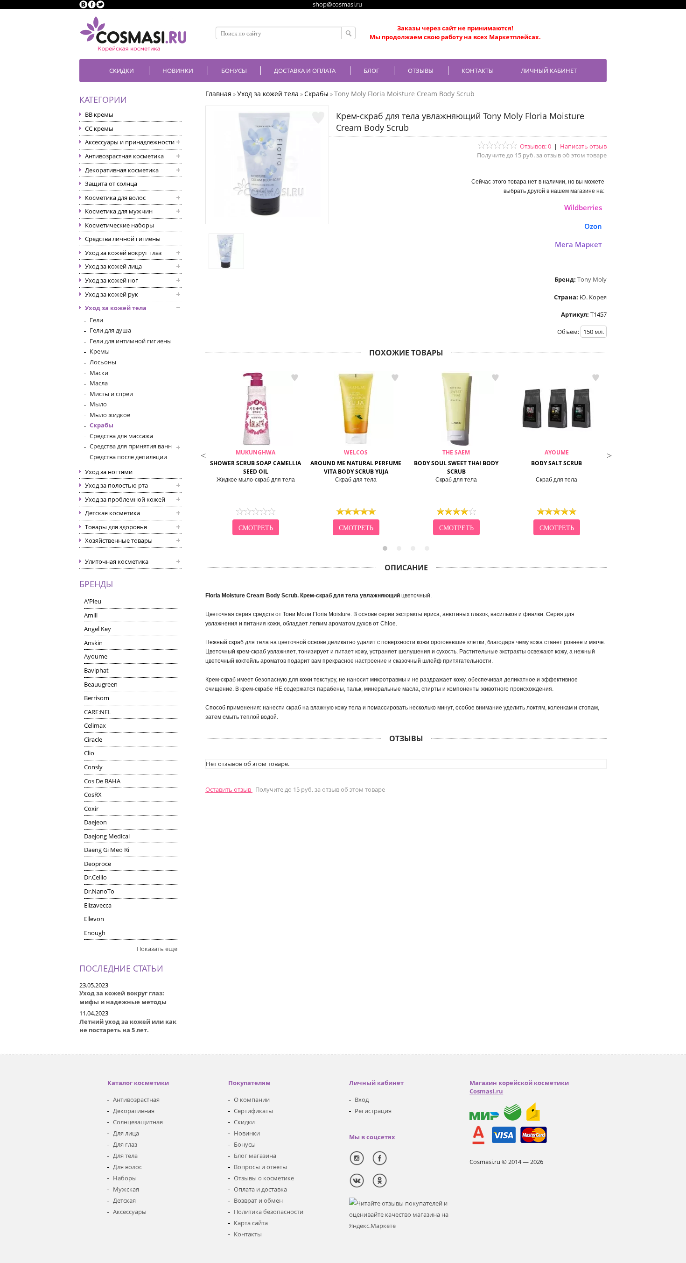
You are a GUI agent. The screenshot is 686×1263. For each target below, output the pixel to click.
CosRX (93, 794)
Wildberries (583, 207)
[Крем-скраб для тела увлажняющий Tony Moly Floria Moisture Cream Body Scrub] (267, 215)
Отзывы (421, 70)
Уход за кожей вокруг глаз (123, 252)
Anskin (93, 643)
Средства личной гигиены (123, 238)
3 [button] (413, 548)
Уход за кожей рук (111, 294)
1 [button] (385, 548)
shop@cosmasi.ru (337, 4)
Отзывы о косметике (264, 1178)
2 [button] (399, 548)
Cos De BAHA (102, 781)
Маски (99, 373)
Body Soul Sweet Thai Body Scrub (456, 462)
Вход (362, 1099)
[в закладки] (318, 118)
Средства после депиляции (128, 457)
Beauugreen (101, 684)
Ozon (593, 226)
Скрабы (101, 425)
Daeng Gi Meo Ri (106, 849)
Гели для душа (110, 330)
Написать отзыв (583, 146)
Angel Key (97, 628)
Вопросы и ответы (260, 1167)
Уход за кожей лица (113, 266)
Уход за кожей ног (111, 280)
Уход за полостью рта (116, 485)
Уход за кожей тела (116, 308)
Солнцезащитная (138, 1122)
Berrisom (96, 698)
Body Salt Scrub (556, 457)
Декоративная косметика (122, 170)
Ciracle (93, 739)
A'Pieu (92, 601)
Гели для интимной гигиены (131, 341)
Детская (124, 1200)
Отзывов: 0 (535, 146)
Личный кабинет (549, 70)
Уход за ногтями (109, 472)
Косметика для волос (115, 197)
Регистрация (373, 1111)
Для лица (126, 1133)
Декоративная (133, 1111)
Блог (371, 70)
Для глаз (125, 1144)
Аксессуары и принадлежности (130, 142)
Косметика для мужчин (119, 211)
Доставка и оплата (305, 70)
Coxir (91, 808)
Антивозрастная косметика (124, 156)
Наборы (125, 1178)
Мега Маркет (578, 244)
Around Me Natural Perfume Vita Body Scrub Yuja (355, 462)
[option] (255, 454)
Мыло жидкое (110, 415)
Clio (89, 753)
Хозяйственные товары (119, 540)
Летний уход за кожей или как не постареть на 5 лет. (127, 1026)
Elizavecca (98, 905)
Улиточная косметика (116, 561)
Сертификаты (253, 1111)
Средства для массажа (121, 436)
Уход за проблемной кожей (125, 499)
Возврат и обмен (258, 1200)
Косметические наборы (119, 225)
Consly (93, 767)
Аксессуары (130, 1211)
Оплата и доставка (260, 1189)
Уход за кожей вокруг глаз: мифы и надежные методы (123, 997)
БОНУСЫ (234, 70)
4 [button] (427, 548)
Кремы (100, 351)
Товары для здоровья (116, 527)
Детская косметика (112, 513)
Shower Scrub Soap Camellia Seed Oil (255, 462)
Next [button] (609, 454)
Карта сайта (251, 1223)
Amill (91, 615)
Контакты (478, 70)
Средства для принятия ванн (131, 446)
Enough (94, 933)
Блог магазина (255, 1155)
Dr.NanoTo (99, 891)
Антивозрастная (136, 1099)
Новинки (177, 70)
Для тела (125, 1155)
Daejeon (95, 822)
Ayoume (95, 656)
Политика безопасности (268, 1211)
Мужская (126, 1189)
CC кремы (99, 128)
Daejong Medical (107, 836)
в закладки (294, 378)
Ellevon (94, 919)
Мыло (98, 404)
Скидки (121, 70)
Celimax (95, 725)
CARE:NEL (97, 712)
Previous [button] (203, 454)
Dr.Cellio (95, 877)
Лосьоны (103, 362)
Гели (96, 320)
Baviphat (96, 670)
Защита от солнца (111, 183)
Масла (99, 383)
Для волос (127, 1167)
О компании (252, 1099)
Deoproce (97, 863)
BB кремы (99, 114)
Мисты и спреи (111, 394)
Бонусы (245, 1144)
